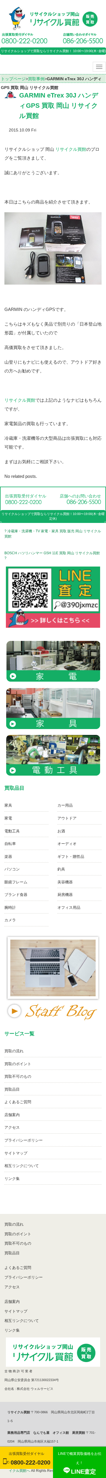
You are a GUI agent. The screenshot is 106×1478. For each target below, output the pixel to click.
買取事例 (36, 78)
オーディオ (67, 843)
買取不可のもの (17, 1076)
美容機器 (65, 882)
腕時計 (10, 907)
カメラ (10, 920)
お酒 (61, 831)
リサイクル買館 (70, 149)
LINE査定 (83, 1471)
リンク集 (12, 1178)
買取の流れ (14, 1051)
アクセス (12, 1127)
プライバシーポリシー (23, 1140)
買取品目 (12, 1089)
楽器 (8, 856)
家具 (8, 805)
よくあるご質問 (17, 1102)
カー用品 (65, 805)
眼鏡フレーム (15, 882)
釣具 (61, 869)
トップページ (13, 78)
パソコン (12, 869)
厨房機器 (65, 894)
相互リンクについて (21, 1166)
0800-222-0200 (30, 1462)
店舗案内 (12, 1115)
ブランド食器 (15, 894)
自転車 (10, 843)
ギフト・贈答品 (70, 856)
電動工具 (12, 831)
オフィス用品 (68, 907)
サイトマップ (15, 1153)
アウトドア (67, 818)
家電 (8, 818)
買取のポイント (17, 1064)
